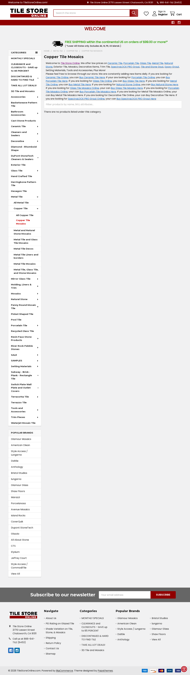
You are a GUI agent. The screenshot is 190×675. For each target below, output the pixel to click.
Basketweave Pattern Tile (24, 104)
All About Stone (20, 540)
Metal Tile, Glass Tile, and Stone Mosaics (26, 271)
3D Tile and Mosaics (23, 91)
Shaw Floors (18, 491)
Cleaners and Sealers (19, 134)
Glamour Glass (19, 485)
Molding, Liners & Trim (21, 286)
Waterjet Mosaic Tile (23, 423)
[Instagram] (179, 22)
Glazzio (15, 533)
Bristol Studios (19, 473)
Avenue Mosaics (20, 509)
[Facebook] (173, 22)
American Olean (20, 445)
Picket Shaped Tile (22, 314)
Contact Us (52, 648)
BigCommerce (64, 670)
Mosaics (16, 293)
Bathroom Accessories (18, 113)
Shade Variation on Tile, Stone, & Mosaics (59, 630)
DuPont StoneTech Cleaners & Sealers (22, 157)
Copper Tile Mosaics (23, 222)
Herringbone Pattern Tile (23, 184)
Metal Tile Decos (23, 248)
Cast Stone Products (23, 120)
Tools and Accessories (18, 410)
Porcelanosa (18, 503)
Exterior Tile (18, 164)
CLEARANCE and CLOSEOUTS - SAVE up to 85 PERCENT (24, 67)
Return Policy (53, 643)
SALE (14, 355)
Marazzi (15, 497)
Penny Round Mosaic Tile (23, 307)
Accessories (18, 96)
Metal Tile (17, 196)
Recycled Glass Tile (22, 331)
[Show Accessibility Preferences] (184, 669)
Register (163, 14)
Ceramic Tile (18, 126)
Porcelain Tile (19, 325)
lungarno (16, 479)
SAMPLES (16, 360)
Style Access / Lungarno (19, 453)
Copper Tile (21, 208)
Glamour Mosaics (21, 439)
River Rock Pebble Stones (22, 347)
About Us (51, 618)
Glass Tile (16, 170)
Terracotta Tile (20, 396)
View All (15, 573)
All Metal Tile (21, 202)
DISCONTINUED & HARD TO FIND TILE (22, 78)
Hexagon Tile (19, 191)
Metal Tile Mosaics (25, 263)
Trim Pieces (18, 417)
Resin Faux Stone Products (21, 338)
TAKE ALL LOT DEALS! (24, 85)
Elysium (15, 552)
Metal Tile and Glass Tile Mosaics (26, 241)
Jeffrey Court (19, 558)
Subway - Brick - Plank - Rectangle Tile (21, 375)
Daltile (14, 461)
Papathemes (105, 670)
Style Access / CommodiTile (19, 565)
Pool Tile (16, 319)
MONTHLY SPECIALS (23, 58)
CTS (13, 546)
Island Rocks (18, 515)
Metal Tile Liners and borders (26, 256)
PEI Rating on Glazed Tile (60, 623)
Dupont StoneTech (22, 527)
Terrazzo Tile (19, 402)
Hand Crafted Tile (21, 176)
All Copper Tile (24, 215)
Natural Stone (19, 299)
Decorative (17, 141)
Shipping (51, 637)
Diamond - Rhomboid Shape (24, 148)
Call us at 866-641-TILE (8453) (24, 640)
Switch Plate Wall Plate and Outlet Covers (21, 387)
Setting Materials (21, 366)
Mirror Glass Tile (20, 278)
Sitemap (51, 653)
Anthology (17, 467)
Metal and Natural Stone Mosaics (24, 232)
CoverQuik (17, 521)
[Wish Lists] (146, 13)
